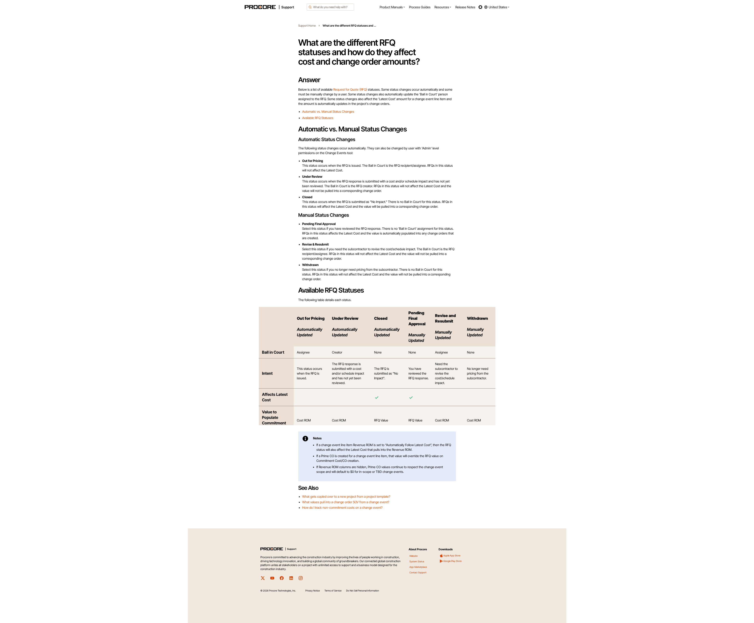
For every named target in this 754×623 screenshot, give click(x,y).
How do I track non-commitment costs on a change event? (342, 508)
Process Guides (420, 7)
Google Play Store (452, 561)
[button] (392, 7)
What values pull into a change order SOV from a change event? (345, 502)
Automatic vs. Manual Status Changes (328, 111)
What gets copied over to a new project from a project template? (346, 496)
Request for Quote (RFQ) (350, 89)
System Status (416, 561)
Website (413, 555)
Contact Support (417, 572)
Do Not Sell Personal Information (362, 590)
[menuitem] (392, 7)
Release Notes (465, 7)
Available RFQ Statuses (317, 118)
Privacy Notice (312, 590)
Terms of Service (332, 590)
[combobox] (330, 7)
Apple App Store (451, 555)
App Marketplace (418, 566)
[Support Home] (275, 7)
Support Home (307, 25)
